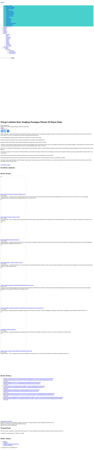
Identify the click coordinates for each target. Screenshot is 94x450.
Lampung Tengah (10, 13)
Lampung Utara (9, 15)
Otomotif (5, 32)
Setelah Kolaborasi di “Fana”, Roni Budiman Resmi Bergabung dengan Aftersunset (21, 383)
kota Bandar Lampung (5, 164)
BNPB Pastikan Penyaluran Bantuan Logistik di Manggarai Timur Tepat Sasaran (20, 391)
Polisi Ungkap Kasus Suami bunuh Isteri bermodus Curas (13, 194)
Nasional (5, 27)
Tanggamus (8, 22)
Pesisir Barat (8, 19)
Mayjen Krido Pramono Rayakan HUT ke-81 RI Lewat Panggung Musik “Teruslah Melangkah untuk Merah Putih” (28, 394)
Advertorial (5, 46)
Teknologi (8, 44)
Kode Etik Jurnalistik (7, 445)
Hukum (5, 28)
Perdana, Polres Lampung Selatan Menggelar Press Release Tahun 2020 (16, 351)
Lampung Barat (9, 11)
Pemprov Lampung (10, 7)
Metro (7, 9)
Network (6, 48)
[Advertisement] (47, 69)
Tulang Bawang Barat (11, 23)
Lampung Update (8, 6)
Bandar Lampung (10, 8)
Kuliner (7, 43)
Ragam (5, 33)
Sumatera (8, 49)
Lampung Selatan (10, 12)
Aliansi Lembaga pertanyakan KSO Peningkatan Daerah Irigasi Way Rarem (17, 285)
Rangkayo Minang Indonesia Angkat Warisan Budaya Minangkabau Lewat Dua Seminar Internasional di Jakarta (27, 379)
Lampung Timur (9, 14)
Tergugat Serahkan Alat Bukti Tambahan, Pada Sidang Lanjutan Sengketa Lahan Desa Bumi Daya (22, 308)
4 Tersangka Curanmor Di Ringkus (8, 329)
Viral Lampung (12, 51)
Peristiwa (8, 34)
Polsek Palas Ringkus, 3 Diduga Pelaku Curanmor (11, 262)
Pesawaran (8, 18)
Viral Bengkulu (12, 53)
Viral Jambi (11, 50)
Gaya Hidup (8, 45)
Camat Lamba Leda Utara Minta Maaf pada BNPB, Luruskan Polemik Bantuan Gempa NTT (23, 387)
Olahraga (8, 38)
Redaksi (5, 441)
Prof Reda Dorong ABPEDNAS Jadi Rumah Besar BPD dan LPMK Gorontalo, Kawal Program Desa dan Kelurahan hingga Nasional (32, 398)
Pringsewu (8, 20)
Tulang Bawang (9, 24)
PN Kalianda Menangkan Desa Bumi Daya (10, 239)
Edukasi (5, 30)
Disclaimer (5, 442)
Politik (4, 29)
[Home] (2, 2)
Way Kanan (8, 25)
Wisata (7, 40)
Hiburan (8, 42)
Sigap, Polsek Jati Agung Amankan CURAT (10, 217)
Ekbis (7, 35)
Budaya (7, 39)
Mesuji (7, 17)
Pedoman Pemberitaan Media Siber (11, 444)
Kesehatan (8, 37)
